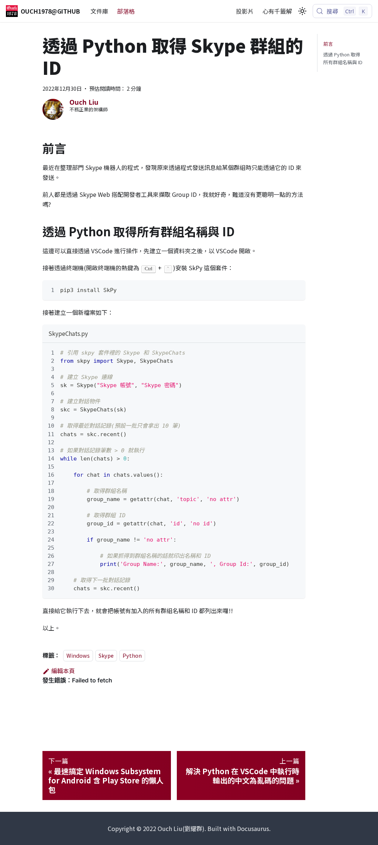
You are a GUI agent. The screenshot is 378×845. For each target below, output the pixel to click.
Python (132, 655)
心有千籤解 (277, 11)
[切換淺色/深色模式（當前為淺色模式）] (302, 11)
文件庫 (99, 11)
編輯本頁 (63, 670)
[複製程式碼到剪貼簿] (296, 289)
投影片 (245, 11)
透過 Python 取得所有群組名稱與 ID (342, 58)
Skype (106, 655)
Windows (78, 655)
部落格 (126, 11)
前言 (328, 43)
